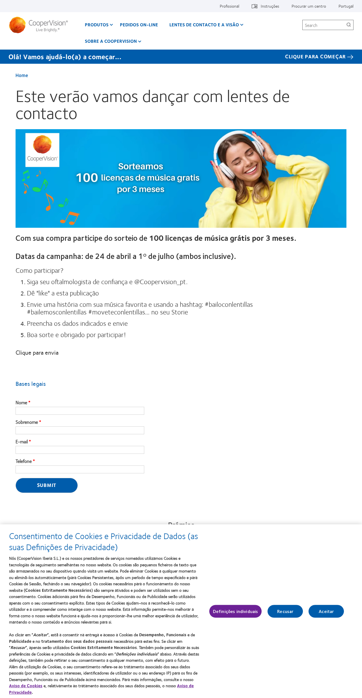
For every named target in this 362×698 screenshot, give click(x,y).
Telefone (24, 461)
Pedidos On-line (139, 24)
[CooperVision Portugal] (40, 24)
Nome (21, 402)
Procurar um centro (309, 6)
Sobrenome (27, 422)
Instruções (270, 6)
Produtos (97, 24)
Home (22, 75)
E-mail (22, 441)
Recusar (285, 611)
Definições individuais (235, 611)
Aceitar (326, 611)
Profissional (229, 6)
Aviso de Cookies (25, 685)
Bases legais (31, 383)
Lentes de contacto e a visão (204, 24)
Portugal (346, 6)
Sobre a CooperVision (111, 40)
